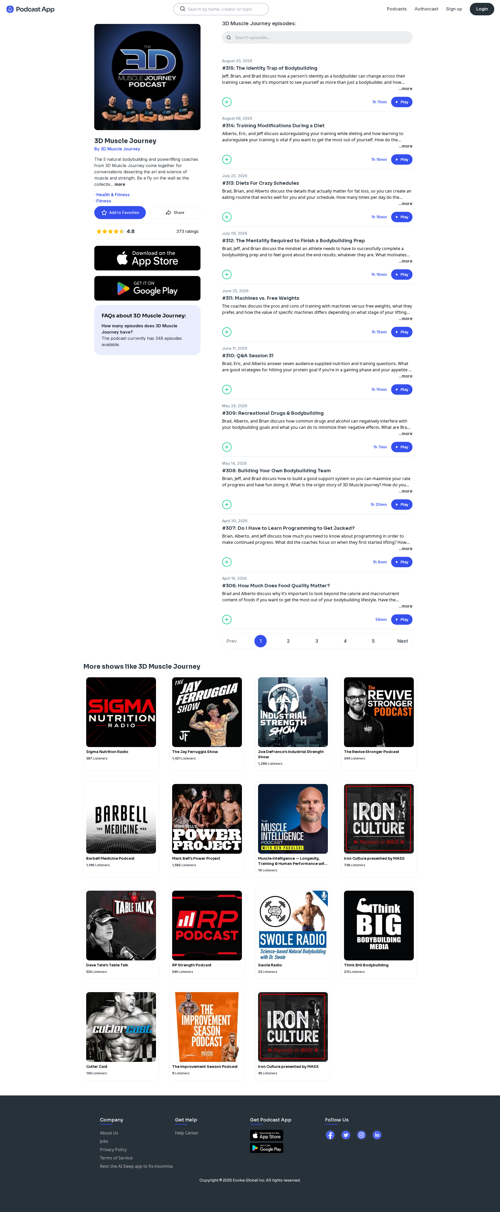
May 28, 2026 (234, 406)
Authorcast (426, 9)
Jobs (104, 1141)
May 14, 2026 (234, 463)
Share (179, 212)
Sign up (454, 9)
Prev (232, 641)
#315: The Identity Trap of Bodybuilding (269, 68)
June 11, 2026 (234, 348)
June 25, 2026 (235, 291)
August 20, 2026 (237, 61)
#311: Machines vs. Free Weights (260, 298)
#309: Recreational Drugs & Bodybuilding (273, 413)
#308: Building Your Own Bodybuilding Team (276, 471)
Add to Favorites (124, 212)
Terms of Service (116, 1158)
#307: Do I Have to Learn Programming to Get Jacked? (288, 528)
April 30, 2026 (234, 521)
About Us (109, 1133)
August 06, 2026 (237, 118)
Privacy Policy (113, 1149)
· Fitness (102, 200)
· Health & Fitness (112, 194)
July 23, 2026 (234, 176)
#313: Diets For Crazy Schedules (260, 183)
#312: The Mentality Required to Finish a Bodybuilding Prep (293, 241)
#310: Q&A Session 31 (247, 356)
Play (404, 102)
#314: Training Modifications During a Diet (273, 126)
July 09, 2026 (234, 233)
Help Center (186, 1133)
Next (402, 641)
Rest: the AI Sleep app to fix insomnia (136, 1166)
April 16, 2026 (234, 578)
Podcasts (397, 9)
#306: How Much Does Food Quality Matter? (276, 586)
